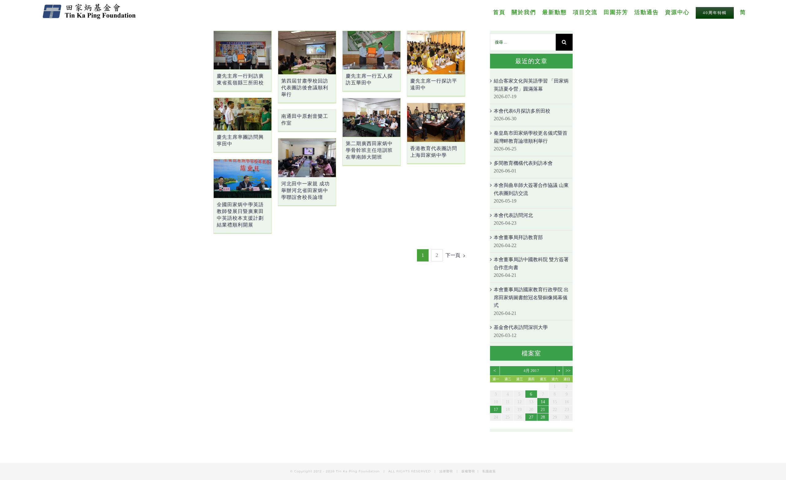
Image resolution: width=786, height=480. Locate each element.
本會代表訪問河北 (513, 215)
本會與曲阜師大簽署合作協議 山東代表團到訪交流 (531, 189)
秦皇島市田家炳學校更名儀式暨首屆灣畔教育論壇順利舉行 (530, 137)
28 (543, 417)
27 (531, 417)
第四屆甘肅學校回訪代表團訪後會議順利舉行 (304, 87)
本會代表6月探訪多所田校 (522, 111)
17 (496, 409)
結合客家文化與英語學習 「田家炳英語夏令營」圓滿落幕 (531, 84)
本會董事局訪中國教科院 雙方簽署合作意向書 (531, 263)
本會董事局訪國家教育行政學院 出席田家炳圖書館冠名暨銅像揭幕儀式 (531, 297)
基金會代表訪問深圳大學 (521, 327)
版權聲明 (468, 471)
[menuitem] (502, 12)
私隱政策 (489, 471)
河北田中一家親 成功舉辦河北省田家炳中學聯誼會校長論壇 (305, 190)
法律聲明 (446, 471)
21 (543, 409)
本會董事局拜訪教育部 (518, 237)
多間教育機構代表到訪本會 (523, 163)
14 (543, 402)
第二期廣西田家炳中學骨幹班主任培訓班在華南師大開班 (369, 150)
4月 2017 (531, 370)
